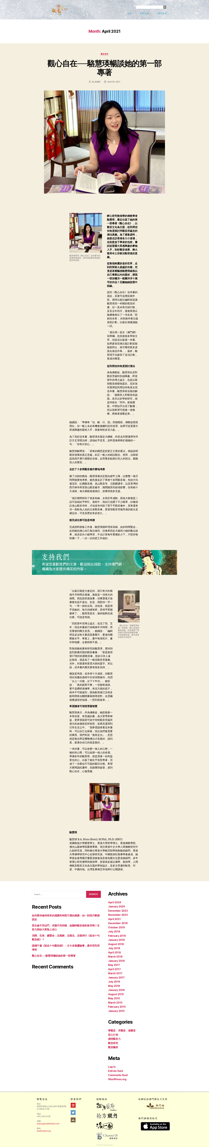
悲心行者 (113, 1034)
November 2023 (118, 914)
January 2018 (116, 960)
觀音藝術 (113, 1047)
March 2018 (115, 956)
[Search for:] (58, 895)
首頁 (129, 13)
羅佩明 (98, 82)
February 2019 (117, 935)
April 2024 (114, 902)
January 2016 (116, 990)
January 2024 (116, 906)
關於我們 (162, 13)
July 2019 (114, 931)
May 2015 (114, 998)
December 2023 (118, 910)
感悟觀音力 (114, 1038)
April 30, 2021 (113, 82)
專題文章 (144, 13)
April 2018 (114, 952)
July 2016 (114, 981)
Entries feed (115, 1070)
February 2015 (117, 1006)
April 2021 (114, 919)
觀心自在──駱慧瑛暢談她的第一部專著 (104, 68)
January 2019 (116, 939)
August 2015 (116, 994)
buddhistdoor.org (44, 1131)
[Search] (164, 7)
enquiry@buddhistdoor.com (48, 1124)
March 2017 (115, 973)
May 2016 (114, 985)
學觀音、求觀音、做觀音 (122, 1030)
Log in (111, 1066)
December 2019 (118, 923)
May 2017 (114, 964)
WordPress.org (117, 1079)
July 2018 (114, 948)
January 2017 (116, 977)
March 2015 (115, 1002)
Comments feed (118, 1075)
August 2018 (116, 944)
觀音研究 (104, 54)
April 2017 (114, 969)
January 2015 (116, 1010)
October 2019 (116, 927)
